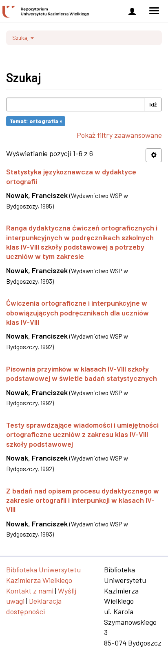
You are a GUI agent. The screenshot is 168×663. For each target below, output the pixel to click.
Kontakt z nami (29, 590)
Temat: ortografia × (35, 120)
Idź (153, 104)
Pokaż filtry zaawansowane (119, 134)
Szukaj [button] (21, 37)
